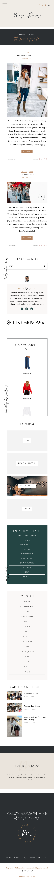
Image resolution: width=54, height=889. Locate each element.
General (27, 637)
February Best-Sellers (32, 706)
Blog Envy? (28, 871)
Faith (27, 612)
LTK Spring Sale (27, 174)
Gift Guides (27, 642)
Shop (40, 858)
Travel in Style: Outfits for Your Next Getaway (35, 718)
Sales (27, 52)
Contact (17, 858)
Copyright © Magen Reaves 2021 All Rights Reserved (27, 868)
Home (27, 657)
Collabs (8, 858)
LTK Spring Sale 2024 (27, 56)
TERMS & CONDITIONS (27, 876)
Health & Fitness (27, 652)
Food (27, 632)
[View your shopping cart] (49, 5)
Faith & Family (27, 617)
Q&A (25, 858)
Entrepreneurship (27, 607)
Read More (27, 151)
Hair (27, 647)
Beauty (27, 602)
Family (27, 622)
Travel (27, 667)
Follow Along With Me (27, 814)
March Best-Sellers (31, 694)
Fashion (24, 171)
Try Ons (27, 672)
